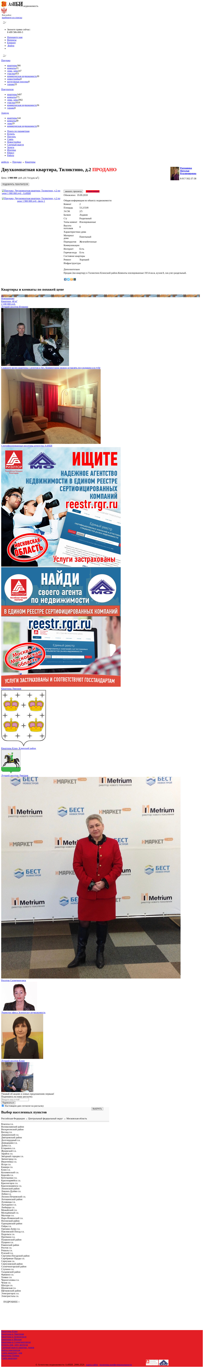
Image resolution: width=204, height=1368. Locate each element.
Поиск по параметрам (18, 131)
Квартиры (30, 162)
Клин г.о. (5, 1169)
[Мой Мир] (74, 279)
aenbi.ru (5, 162)
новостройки (13, 79)
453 (17, 73)
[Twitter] (68, 279)
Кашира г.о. (7, 1167)
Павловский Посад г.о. (12, 1231)
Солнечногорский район (13, 1266)
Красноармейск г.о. (11, 1180)
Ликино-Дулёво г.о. (11, 1191)
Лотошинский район (11, 1199)
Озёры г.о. (6, 1226)
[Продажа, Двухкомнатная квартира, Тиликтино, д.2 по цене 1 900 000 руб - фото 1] (31, 201)
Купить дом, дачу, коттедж (14, 1345)
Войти (10, 45)
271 (18, 97)
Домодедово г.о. (9, 1143)
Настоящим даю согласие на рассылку (24, 1106)
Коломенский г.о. (10, 1172)
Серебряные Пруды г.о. (13, 1258)
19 (13, 123)
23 (17, 68)
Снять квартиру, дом (11, 1353)
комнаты (11, 68)
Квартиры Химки (10, 1355)
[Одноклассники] (71, 279)
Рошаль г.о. (7, 1250)
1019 (17, 102)
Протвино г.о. (8, 1237)
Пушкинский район (11, 1239)
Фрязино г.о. (7, 1274)
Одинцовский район (11, 1223)
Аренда (5, 113)
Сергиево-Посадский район (15, 1255)
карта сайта (92, 1364)
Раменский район (10, 1245)
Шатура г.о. (7, 1285)
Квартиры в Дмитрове (12, 1334)
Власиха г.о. (7, 1124)
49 (17, 120)
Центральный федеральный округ (45, 1118)
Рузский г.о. (7, 1253)
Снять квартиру (9, 1358)
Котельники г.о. (9, 1178)
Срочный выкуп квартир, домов (17, 1347)
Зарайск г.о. (7, 1153)
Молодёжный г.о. (10, 1212)
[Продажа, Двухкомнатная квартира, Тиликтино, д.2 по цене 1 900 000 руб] (32, 193)
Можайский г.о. (9, 1210)
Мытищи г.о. (7, 1215)
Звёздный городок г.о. (12, 1156)
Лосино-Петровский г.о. (13, 1196)
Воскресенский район (12, 1129)
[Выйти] (8, 48)
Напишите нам (14, 37)
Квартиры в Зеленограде (13, 1336)
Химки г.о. (6, 1277)
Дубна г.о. (6, 1145)
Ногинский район (10, 1221)
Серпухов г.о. (8, 1261)
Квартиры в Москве (11, 1339)
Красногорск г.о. (9, 1183)
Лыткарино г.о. (9, 1204)
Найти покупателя (10, 1350)
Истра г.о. (6, 1164)
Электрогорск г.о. (10, 1293)
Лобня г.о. (6, 1194)
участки (11, 73)
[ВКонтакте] (65, 279)
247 (20, 71)
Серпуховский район (12, 1264)
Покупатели (7, 89)
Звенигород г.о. (9, 1159)
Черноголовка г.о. (10, 1280)
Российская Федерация (13, 1118)
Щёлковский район (11, 1290)
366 (19, 65)
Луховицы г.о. (8, 1202)
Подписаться (8, 1103)
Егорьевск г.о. (8, 1148)
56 (38, 105)
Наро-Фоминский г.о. (12, 1218)
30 (38, 76)
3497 (19, 94)
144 (19, 118)
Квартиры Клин (9, 1331)
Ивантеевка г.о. (9, 1161)
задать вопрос (92, 191)
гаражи (10, 84)
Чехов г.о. (6, 1282)
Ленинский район (10, 1188)
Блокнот (11, 42)
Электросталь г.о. (10, 1296)
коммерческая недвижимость (22, 76)
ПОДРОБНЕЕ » (11, 1301)
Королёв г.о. (7, 1175)
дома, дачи (12, 71)
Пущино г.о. (7, 1242)
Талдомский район (10, 1272)
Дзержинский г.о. (10, 1135)
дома (9, 123)
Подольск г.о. (8, 1234)
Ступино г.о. (7, 1269)
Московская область (76, 1118)
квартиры (12, 65)
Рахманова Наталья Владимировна (188, 171)
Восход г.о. (6, 1132)
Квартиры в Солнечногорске (16, 1342)
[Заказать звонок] (4, 24)
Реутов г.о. (6, 1247)
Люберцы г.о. (8, 1207)
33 (15, 84)
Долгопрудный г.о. (10, 1140)
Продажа (5, 60)
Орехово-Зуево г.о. (10, 1229)
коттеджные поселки (17, 81)
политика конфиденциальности (116, 1364)
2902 (20, 100)
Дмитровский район (11, 1137)
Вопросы (11, 40)
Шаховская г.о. (8, 1288)
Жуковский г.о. (8, 1151)
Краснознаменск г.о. (11, 1186)
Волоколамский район (12, 1126)
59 (38, 126)
